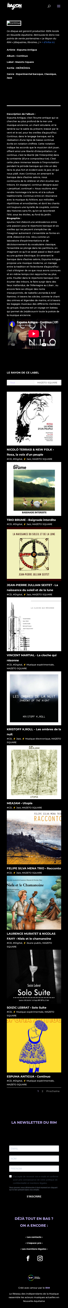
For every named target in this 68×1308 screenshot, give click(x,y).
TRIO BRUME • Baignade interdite (31, 520)
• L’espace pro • (34, 1243)
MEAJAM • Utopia (19, 803)
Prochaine (53, 1091)
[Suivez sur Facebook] (28, 1258)
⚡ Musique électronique (36, 738)
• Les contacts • (34, 1237)
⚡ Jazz (27, 459)
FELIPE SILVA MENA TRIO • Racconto (34, 868)
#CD (9, 459)
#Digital (17, 459)
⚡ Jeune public (32, 943)
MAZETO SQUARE (47, 382)
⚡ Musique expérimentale (38, 664)
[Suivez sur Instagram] (40, 1258)
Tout (12, 382)
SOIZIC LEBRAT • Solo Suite (26, 1007)
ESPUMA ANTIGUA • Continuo (28, 1076)
